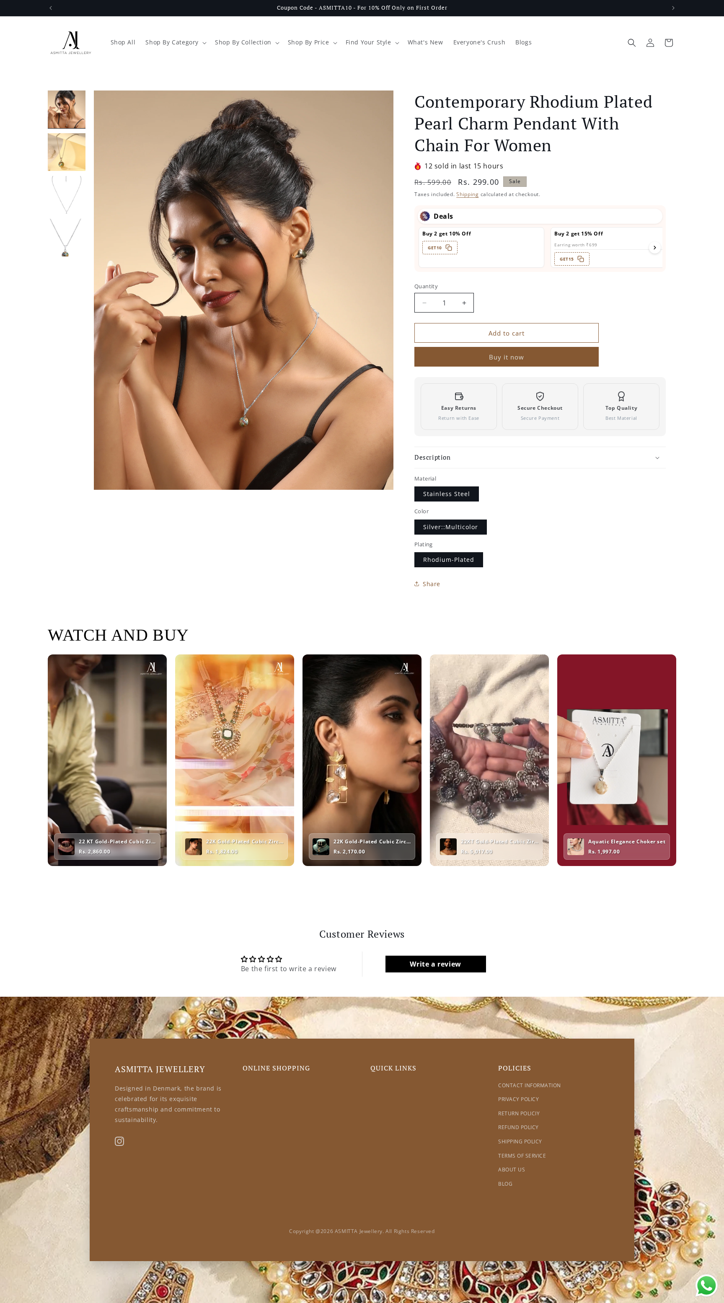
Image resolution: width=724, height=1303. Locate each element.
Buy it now (506, 357)
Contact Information (529, 1085)
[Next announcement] (673, 8)
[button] (175, 42)
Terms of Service (522, 1155)
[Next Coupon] (655, 247)
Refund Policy (518, 1127)
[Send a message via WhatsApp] (706, 1285)
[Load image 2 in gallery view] (66, 152)
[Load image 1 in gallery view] (66, 109)
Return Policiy (519, 1113)
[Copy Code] (448, 247)
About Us (511, 1169)
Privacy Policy (518, 1099)
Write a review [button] (435, 964)
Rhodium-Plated (448, 560)
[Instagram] (119, 1141)
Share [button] (431, 584)
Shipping (467, 194)
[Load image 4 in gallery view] (66, 237)
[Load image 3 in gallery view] (66, 195)
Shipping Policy (520, 1141)
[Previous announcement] (50, 8)
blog (505, 1183)
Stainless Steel (446, 494)
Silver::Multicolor (450, 527)
